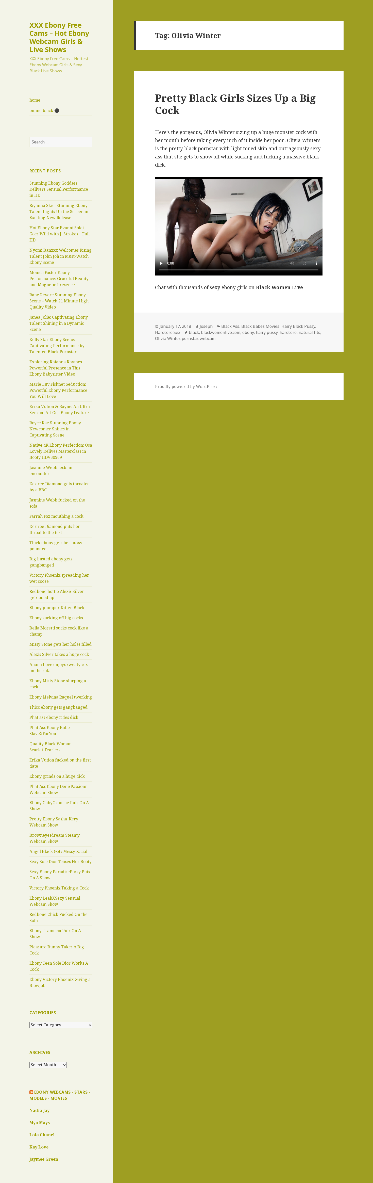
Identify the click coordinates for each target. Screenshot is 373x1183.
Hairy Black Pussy (298, 326)
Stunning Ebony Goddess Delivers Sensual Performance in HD (58, 189)
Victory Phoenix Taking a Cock (59, 888)
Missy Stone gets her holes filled (60, 644)
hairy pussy (267, 332)
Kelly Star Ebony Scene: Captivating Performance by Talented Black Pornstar (56, 345)
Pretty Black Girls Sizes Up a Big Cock (235, 104)
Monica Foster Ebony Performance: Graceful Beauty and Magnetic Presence (59, 278)
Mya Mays (39, 1122)
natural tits (309, 332)
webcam (207, 338)
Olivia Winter (167, 338)
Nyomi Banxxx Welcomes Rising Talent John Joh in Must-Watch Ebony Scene (60, 256)
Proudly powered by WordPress (186, 386)
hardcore (288, 332)
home (34, 100)
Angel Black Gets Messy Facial (58, 851)
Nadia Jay (39, 1110)
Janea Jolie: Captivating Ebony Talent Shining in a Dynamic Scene (58, 323)
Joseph (206, 326)
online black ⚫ (44, 110)
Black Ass (230, 326)
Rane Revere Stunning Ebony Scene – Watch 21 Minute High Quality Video (59, 301)
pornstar (190, 338)
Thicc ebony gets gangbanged (58, 707)
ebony (248, 332)
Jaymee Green (43, 1159)
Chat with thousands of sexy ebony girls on (229, 287)
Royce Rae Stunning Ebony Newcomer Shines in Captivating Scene (55, 429)
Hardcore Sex (167, 332)
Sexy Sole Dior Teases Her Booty (60, 861)
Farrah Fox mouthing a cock (56, 516)
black (194, 332)
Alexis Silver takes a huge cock (59, 654)
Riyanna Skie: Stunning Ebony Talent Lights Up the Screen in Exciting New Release (58, 211)
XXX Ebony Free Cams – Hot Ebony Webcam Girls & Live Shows (59, 37)
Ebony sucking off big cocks (56, 618)
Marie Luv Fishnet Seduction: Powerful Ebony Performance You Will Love (58, 390)
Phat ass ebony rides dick (53, 717)
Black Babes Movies (260, 326)
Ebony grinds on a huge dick (57, 776)
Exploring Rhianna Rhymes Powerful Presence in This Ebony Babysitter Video (55, 368)
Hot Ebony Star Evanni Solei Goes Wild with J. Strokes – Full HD (59, 234)
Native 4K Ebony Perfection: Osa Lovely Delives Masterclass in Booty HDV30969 (60, 451)
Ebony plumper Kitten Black (56, 607)
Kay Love (38, 1147)
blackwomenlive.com (220, 332)
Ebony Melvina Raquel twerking (60, 697)
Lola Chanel (42, 1135)
